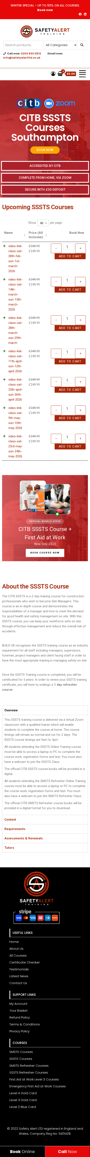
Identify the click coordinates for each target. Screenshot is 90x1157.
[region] (45, 518)
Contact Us (18, 983)
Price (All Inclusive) (36, 235)
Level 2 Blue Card (22, 1107)
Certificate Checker (24, 962)
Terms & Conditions (24, 1024)
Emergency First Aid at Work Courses (37, 1086)
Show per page (45, 223)
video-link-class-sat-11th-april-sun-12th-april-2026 (15, 361)
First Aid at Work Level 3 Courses (34, 1079)
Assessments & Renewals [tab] (23, 838)
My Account (18, 1003)
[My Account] (53, 73)
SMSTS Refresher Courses (29, 1065)
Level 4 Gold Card (23, 1093)
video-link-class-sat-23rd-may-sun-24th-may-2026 (15, 446)
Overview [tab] (11, 710)
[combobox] (43, 223)
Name (8, 233)
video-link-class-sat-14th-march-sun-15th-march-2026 (15, 294)
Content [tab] (10, 819)
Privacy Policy (19, 1031)
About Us (16, 948)
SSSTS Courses (20, 1058)
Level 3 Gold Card (23, 1100)
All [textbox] (41, 223)
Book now (45, 10)
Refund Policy (19, 1017)
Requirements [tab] (14, 829)
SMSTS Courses (21, 1052)
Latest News (18, 976)
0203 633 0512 (31, 53)
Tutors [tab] (9, 848)
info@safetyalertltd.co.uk (21, 57)
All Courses (18, 955)
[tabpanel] (45, 765)
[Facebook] (80, 14)
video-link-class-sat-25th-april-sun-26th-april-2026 (15, 389)
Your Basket (18, 1010)
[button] (45, 150)
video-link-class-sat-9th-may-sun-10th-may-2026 (15, 418)
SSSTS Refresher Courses (28, 1072)
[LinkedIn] (85, 14)
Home (14, 941)
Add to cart (70, 256)
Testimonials (19, 969)
